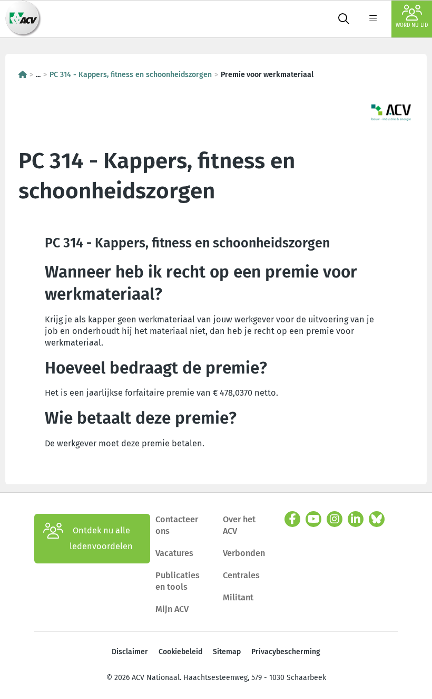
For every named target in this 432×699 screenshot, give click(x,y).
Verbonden (244, 553)
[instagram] (334, 519)
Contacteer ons (176, 525)
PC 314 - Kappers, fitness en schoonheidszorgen (131, 74)
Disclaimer (130, 651)
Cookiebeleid (180, 651)
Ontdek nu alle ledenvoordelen (101, 538)
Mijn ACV (172, 609)
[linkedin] (356, 519)
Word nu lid (412, 25)
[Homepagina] (22, 74)
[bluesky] (377, 519)
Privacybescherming (285, 651)
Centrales (241, 575)
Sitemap (227, 651)
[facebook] (292, 519)
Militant (238, 597)
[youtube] (313, 519)
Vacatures (174, 553)
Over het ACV (239, 525)
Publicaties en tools (177, 581)
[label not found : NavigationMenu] (373, 19)
